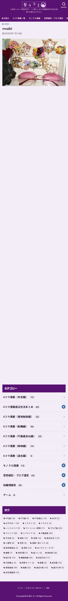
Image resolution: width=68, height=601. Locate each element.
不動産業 (47, 533)
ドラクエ (46, 523)
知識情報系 (12, 485)
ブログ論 (56, 528)
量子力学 (58, 567)
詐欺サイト (28, 563)
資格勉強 (11, 567)
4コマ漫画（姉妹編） (18, 446)
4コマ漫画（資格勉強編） (21, 416)
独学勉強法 (12, 548)
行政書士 (11, 563)
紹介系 (10, 558)
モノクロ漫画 (34, 18)
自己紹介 (5, 18)
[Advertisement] (34, 234)
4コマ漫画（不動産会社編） (22, 436)
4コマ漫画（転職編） (18, 426)
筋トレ (37, 553)
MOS (56, 518)
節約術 (52, 553)
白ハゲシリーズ (45, 548)
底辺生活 (52, 538)
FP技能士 (40, 518)
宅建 (37, 538)
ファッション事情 (35, 528)
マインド (11, 533)
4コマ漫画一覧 (19, 18)
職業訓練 (27, 558)
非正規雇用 (12, 572)
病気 (28, 548)
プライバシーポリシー (34, 588)
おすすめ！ (12, 523)
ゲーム (9, 495)
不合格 (10, 538)
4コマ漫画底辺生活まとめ (21, 407)
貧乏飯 (57, 563)
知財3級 (23, 553)
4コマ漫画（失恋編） (18, 397)
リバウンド (29, 533)
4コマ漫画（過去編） (17, 455)
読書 (43, 563)
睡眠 (9, 553)
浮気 (23, 543)
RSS (47, 588)
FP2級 (10, 518)
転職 (27, 567)
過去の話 (42, 567)
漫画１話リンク (40, 543)
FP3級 (25, 518)
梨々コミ (32, 596)
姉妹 (24, 538)
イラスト (30, 523)
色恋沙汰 (44, 558)
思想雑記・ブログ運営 (53, 18)
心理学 (10, 543)
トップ (20, 588)
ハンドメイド (13, 528)
